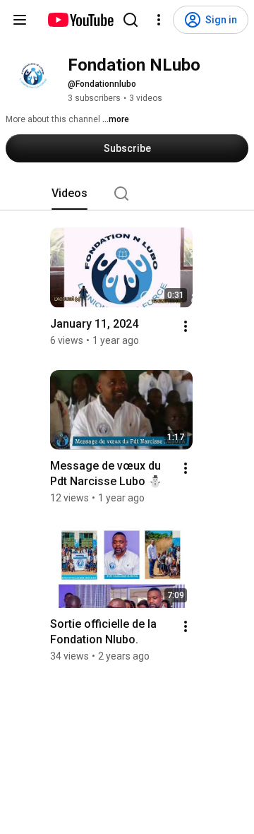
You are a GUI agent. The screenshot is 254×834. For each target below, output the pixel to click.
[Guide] (19, 19)
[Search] (130, 19)
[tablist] (127, 193)
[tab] (69, 193)
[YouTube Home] (80, 20)
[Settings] (158, 19)
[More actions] (185, 326)
